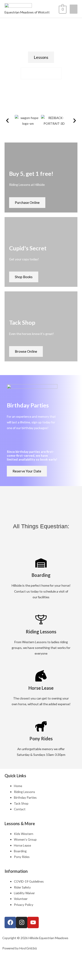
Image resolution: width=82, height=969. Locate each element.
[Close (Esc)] (42, 957)
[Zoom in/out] (5, 957)
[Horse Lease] (41, 675)
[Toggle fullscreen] (17, 957)
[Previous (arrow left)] (5, 965)
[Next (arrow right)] (17, 965)
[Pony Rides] (41, 726)
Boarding (41, 575)
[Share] (30, 957)
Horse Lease (41, 688)
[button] (7, 121)
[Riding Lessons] (41, 619)
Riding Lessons (41, 631)
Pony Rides (41, 738)
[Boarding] (41, 563)
